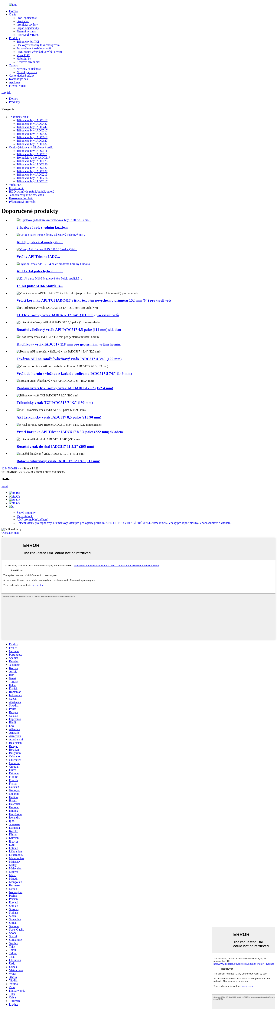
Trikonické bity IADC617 (32, 137)
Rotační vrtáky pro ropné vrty (34, 522)
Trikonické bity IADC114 (32, 154)
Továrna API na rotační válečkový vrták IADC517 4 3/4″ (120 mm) (69, 359)
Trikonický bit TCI (28, 41)
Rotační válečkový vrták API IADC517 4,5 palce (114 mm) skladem (69, 330)
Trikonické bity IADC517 (32, 130)
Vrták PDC (23, 55)
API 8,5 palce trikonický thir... (40, 242)
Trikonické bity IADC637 (32, 144)
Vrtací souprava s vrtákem (215, 522)
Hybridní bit (24, 58)
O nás (12, 14)
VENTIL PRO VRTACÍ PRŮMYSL (128, 522)
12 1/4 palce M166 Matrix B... (40, 286)
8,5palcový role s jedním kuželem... (43, 227)
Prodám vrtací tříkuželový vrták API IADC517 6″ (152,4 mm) (65, 388)
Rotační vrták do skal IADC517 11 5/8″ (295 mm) (55, 446)
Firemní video (17, 85)
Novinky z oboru (27, 72)
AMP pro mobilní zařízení (32, 519)
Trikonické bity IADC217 (32, 181)
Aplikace (14, 82)
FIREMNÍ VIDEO (28, 34)
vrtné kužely (159, 522)
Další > (15, 468)
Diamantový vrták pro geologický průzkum (79, 522)
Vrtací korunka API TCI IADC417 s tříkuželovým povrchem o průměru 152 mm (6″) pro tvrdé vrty (94, 300)
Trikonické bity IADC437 (32, 123)
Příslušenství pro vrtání (22, 201)
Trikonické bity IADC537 (32, 133)
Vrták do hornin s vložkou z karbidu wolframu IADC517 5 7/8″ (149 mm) (74, 373)
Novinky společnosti (29, 68)
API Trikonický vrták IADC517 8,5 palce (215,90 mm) (59, 417)
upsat (5, 486)
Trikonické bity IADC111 (32, 150)
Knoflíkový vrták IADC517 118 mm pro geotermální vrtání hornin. (69, 344)
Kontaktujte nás (18, 79)
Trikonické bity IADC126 (32, 164)
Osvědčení (23, 21)
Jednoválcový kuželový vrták (34, 48)
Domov (13, 11)
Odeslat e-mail (10, 532)
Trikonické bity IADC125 (32, 161)
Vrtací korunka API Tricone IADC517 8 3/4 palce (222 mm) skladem (70, 432)
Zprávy (13, 65)
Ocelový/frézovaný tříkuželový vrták (38, 45)
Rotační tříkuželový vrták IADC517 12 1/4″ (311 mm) (58, 461)
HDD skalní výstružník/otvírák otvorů (39, 51)
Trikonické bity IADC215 (32, 174)
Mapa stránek (25, 516)
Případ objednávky (28, 28)
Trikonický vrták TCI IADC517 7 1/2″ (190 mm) (55, 403)
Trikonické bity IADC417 (32, 120)
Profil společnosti (27, 17)
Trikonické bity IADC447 (32, 127)
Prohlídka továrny (27, 24)
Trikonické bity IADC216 (32, 178)
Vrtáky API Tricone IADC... (38, 257)
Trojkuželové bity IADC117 (33, 157)
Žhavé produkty (26, 512)
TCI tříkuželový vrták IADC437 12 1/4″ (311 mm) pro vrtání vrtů (68, 315)
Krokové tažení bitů (28, 62)
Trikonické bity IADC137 (32, 171)
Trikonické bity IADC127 (32, 167)
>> (21, 468)
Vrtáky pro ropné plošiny (183, 522)
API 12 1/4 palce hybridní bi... (40, 271)
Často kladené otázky (21, 75)
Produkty (14, 38)
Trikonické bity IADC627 (32, 140)
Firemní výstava (26, 31)
